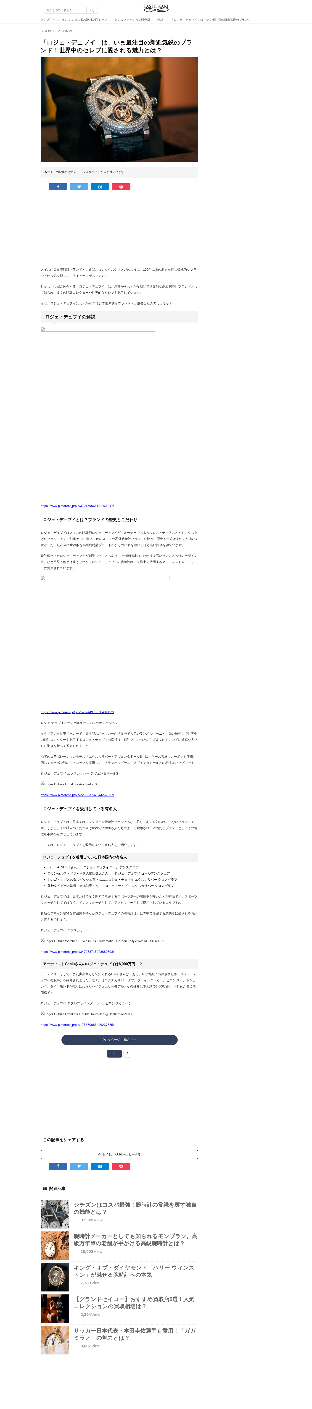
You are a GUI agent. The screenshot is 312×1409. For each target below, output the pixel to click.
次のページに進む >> (119, 1040)
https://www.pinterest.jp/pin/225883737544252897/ (77, 795)
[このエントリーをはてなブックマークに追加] (100, 186)
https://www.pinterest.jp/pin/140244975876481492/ (77, 712)
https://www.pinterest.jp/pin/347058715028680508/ (77, 951)
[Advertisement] (119, 230)
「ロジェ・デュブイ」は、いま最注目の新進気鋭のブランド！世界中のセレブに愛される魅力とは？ (214, 19)
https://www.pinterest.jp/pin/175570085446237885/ (77, 1025)
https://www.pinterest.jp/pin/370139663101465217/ (77, 506)
